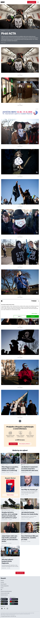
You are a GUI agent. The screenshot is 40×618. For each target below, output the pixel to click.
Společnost (23, 510)
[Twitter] (4, 609)
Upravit (19, 316)
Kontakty (2, 582)
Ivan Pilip (22, 494)
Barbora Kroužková (4, 543)
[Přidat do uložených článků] (18, 462)
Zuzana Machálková (5, 519)
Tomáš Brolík (3, 472)
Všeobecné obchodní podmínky (6, 591)
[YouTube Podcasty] (14, 602)
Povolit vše (33, 316)
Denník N (26, 472)
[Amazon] (4, 604)
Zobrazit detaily (34, 313)
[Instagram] (7, 609)
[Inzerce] (20, 113)
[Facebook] (2, 609)
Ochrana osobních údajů (5, 593)
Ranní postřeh (24, 487)
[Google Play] (4, 602)
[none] (38, 27)
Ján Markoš (23, 472)
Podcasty (4, 510)
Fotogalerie (3, 30)
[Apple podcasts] (14, 599)
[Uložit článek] (33, 27)
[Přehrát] (16, 462)
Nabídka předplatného (5, 585)
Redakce (2, 580)
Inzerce (2, 587)
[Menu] (38, 2)
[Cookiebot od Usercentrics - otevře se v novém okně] (32, 301)
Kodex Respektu (3, 584)
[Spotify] (14, 604)
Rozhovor (3, 464)
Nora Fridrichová (23, 541)
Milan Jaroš (3, 42)
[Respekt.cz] (3, 2)
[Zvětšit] (20, 16)
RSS (1, 589)
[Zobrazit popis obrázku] (35, 27)
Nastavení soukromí (4, 594)
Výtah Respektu (8, 510)
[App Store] (4, 599)
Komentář (23, 464)
